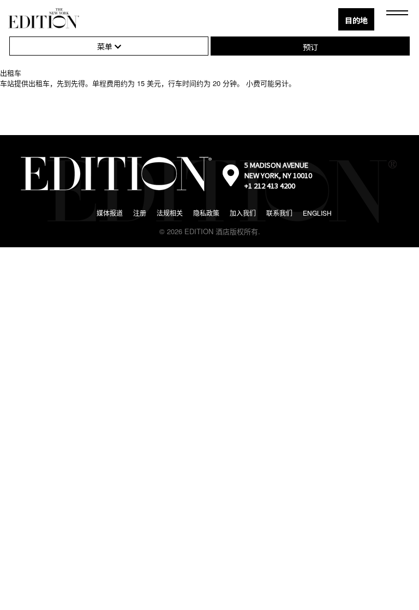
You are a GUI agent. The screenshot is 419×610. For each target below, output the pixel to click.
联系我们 (279, 212)
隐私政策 (206, 212)
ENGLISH (317, 212)
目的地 (356, 20)
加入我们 (243, 212)
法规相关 (170, 212)
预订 (310, 46)
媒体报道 (110, 212)
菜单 (106, 46)
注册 (139, 212)
